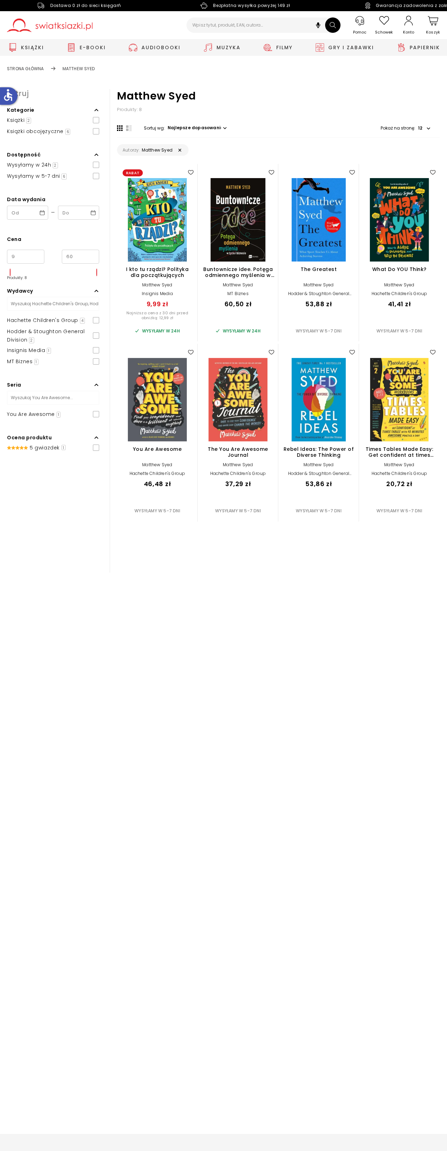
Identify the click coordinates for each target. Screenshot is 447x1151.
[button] (318, 26)
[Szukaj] (332, 25)
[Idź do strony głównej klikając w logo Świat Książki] (50, 25)
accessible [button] (8, 95)
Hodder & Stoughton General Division (318, 296)
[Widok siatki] (120, 128)
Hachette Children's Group (399, 293)
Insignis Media (157, 293)
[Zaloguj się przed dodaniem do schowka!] (190, 172)
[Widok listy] (129, 128)
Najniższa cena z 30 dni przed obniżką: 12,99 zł (157, 315)
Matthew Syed (157, 285)
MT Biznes (238, 293)
